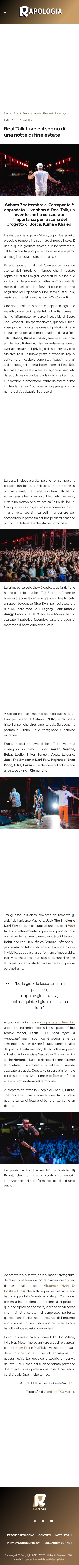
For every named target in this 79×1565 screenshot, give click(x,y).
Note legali (63, 1535)
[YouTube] (51, 1521)
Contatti (44, 1535)
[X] (35, 1521)
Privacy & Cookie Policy (23, 1543)
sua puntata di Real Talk (57, 1022)
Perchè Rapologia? (20, 1535)
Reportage (60, 113)
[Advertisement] (39, 70)
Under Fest (22, 1348)
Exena (7, 113)
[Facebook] (27, 1521)
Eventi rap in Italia (32, 113)
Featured (48, 113)
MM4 (71, 926)
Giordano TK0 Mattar (59, 1392)
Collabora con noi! (58, 1543)
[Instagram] (43, 1521)
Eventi (17, 113)
